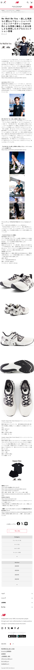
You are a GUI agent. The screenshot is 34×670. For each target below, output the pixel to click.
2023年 (17, 579)
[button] (5, 2)
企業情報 (3, 602)
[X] (22, 524)
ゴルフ (17, 548)
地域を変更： (4, 643)
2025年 (17, 570)
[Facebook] (18, 524)
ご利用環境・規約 (5, 656)
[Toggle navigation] (1, 2)
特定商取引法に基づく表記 (8, 648)
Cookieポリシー (5, 664)
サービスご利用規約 (6, 651)
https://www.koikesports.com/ (9, 498)
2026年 (17, 566)
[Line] (26, 524)
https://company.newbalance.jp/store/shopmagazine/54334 (17, 512)
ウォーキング (17, 540)
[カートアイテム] (31, 2)
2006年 (5, 496)
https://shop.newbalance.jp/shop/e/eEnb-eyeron (14, 77)
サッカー (17, 552)
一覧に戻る (17, 531)
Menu (31, 7)
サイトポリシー (5, 661)
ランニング (4, 34)
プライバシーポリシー (6, 658)
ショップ (3, 598)
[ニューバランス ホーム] (17, 2)
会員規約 (3, 653)
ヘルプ (3, 593)
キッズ (17, 544)
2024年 (17, 574)
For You (3, 607)
